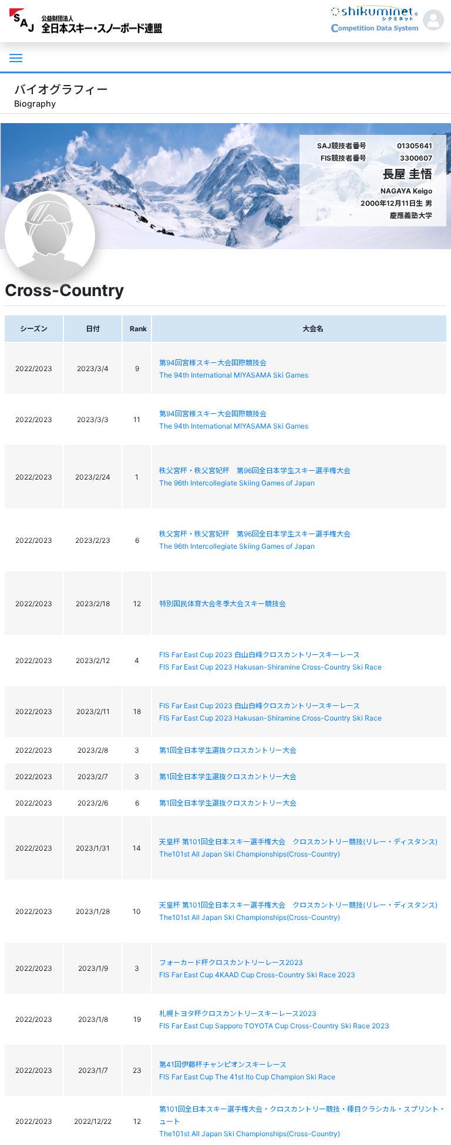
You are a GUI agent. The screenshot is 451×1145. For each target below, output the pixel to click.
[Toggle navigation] (14, 56)
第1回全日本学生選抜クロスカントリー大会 (228, 750)
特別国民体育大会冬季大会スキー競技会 (222, 603)
